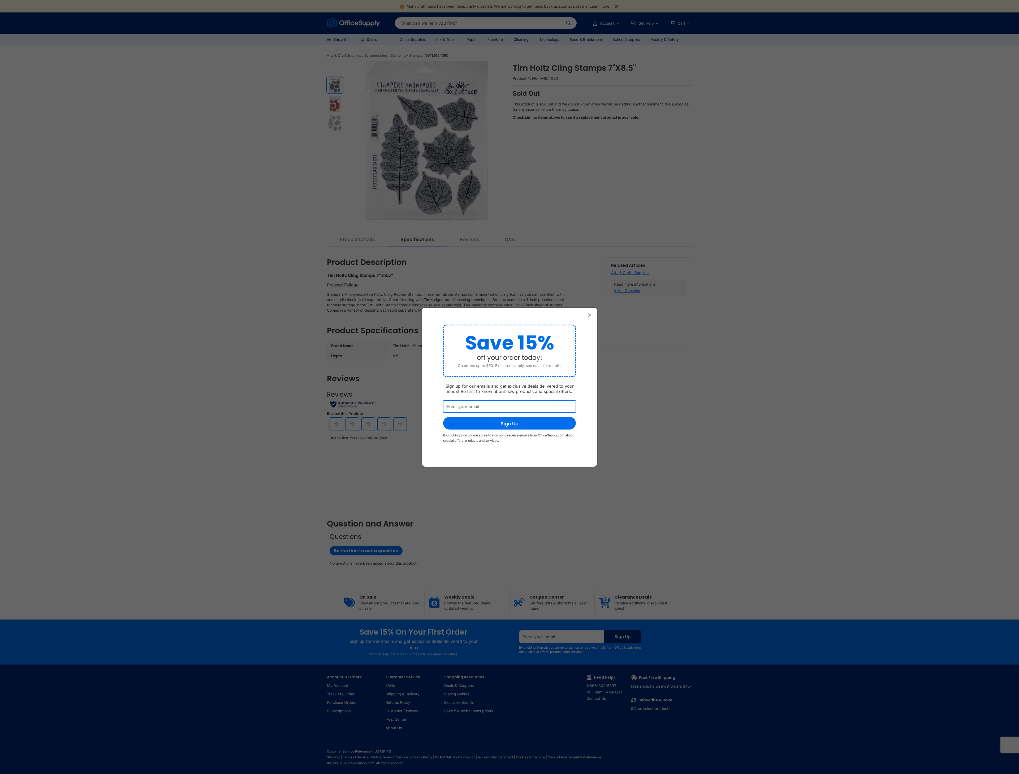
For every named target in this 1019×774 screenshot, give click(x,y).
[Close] (589, 315)
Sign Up (510, 423)
